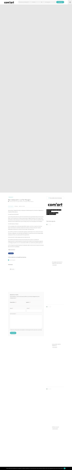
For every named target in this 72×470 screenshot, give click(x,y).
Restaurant (11, 197)
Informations (10, 206)
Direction (12, 269)
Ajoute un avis (22, 206)
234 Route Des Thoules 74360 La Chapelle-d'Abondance (21, 201)
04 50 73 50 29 (12, 249)
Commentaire (13, 313)
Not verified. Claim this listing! (56, 198)
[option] (48, 99)
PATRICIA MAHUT (55, 427)
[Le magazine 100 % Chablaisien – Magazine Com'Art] (9, 2)
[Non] (70, 468)
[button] (50, 2)
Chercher (60, 2)
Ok (64, 468)
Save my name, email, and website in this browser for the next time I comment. (26, 329)
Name (11, 308)
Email (28, 308)
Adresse (16, 206)
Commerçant (12, 260)
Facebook (11, 253)
